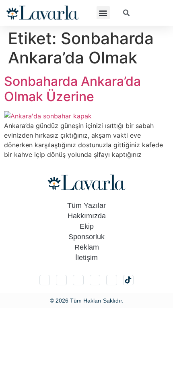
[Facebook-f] (95, 280)
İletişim (86, 258)
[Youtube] (111, 280)
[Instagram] (44, 280)
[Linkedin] (78, 280)
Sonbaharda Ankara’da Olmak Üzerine (72, 88)
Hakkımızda (87, 216)
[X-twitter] (61, 280)
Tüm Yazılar (86, 205)
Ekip (87, 226)
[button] (103, 12)
